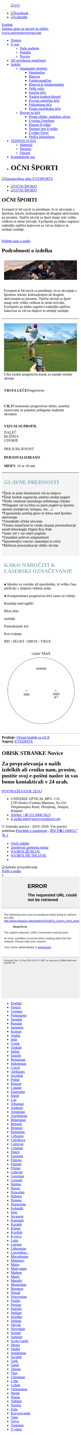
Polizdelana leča (40, 105)
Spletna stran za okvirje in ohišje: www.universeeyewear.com (25, 31)
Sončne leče (37, 92)
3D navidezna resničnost (28, 60)
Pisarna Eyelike (40, 125)
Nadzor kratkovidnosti (45, 96)
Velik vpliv (36, 88)
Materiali (26, 145)
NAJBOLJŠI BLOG (25, 851)
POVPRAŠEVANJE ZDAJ (22, 791)
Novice (25, 56)
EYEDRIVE (24, 741)
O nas (15, 44)
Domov (16, 40)
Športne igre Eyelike (43, 129)
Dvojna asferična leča (44, 100)
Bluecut (34, 76)
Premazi (25, 149)
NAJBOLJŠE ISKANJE (28, 855)
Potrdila (25, 52)
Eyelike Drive (39, 133)
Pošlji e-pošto (11, 871)
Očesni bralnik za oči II (33, 737)
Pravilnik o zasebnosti (31, 831)
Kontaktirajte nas (23, 157)
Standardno (37, 72)
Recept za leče (30, 113)
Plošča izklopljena (41, 137)
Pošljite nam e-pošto (16, 241)
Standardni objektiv (33, 68)
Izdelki (15, 64)
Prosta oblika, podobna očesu (49, 117)
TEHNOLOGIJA (23, 141)
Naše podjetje (29, 48)
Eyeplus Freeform (41, 121)
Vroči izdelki (20, 843)
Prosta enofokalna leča (45, 109)
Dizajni (25, 153)
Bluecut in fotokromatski (46, 84)
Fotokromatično (40, 80)
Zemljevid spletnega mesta (29, 847)
